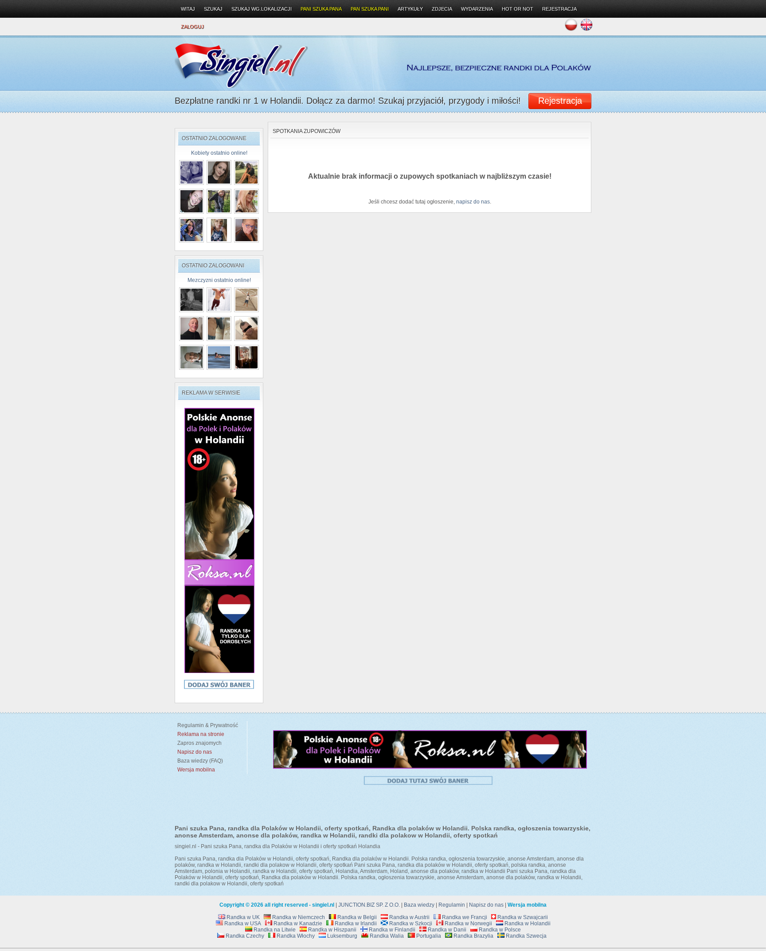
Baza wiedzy (419, 905)
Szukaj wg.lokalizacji (261, 9)
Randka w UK (242, 917)
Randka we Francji (464, 917)
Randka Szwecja (525, 936)
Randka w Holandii (527, 923)
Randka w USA (242, 923)
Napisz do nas (486, 905)
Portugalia (428, 936)
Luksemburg (341, 936)
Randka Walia (386, 936)
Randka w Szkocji (410, 923)
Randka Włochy (295, 936)
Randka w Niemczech (298, 917)
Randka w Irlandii (355, 923)
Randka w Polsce (499, 930)
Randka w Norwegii (467, 923)
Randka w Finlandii (391, 930)
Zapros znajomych (199, 743)
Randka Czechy (244, 936)
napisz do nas (473, 202)
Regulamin (451, 905)
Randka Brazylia (472, 936)
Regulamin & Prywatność (206, 725)
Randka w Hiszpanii (331, 930)
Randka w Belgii (356, 917)
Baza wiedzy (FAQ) (199, 761)
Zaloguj (192, 26)
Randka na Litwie (274, 930)
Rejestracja (559, 9)
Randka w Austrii (409, 917)
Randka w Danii (446, 930)
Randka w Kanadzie (297, 923)
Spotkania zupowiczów (306, 131)
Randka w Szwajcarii (522, 917)
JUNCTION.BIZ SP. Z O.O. (369, 905)
